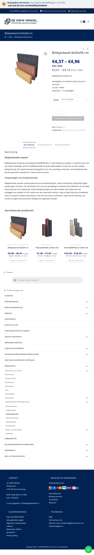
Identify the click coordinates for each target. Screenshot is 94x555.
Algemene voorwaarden (16, 523)
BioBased (8, 313)
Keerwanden (9, 398)
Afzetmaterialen (11, 302)
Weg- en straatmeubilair (15, 456)
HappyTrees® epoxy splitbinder (17, 331)
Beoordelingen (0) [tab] (62, 145)
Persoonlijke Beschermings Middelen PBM (22, 354)
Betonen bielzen (11, 406)
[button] (45, 54)
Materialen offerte (13, 529)
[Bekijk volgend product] (87, 49)
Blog (50, 517)
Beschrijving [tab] (29, 145)
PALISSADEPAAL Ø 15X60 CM (76, 247)
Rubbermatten (11, 439)
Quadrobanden (11, 422)
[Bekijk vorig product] (83, 49)
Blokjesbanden (67, 130)
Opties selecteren (18, 261)
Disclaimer (10, 532)
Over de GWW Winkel (15, 517)
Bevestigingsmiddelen (14, 307)
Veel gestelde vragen (15, 520)
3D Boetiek (9, 296)
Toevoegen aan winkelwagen (68, 118)
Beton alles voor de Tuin (13, 371)
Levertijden (53, 499)
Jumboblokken (10, 394)
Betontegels (9, 386)
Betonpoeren (9, 382)
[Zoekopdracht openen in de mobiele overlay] (47, 280)
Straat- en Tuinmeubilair (13, 430)
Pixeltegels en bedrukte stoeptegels (20, 360)
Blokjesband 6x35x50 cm (18, 247)
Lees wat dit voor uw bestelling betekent (27, 5)
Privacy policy (12, 535)
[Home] (5, 37)
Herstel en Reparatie (13, 337)
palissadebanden (80, 130)
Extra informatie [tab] (44, 145)
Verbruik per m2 (55, 520)
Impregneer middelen (13, 343)
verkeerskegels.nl (56, 526)
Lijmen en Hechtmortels (14, 348)
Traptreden (9, 433)
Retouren (52, 502)
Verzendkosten (55, 493)
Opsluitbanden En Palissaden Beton (17, 402)
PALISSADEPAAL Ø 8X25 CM (47, 247)
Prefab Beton (10, 366)
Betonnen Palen (10, 378)
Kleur (56, 100)
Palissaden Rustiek (12, 418)
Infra (6, 390)
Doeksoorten (10, 319)
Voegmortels (10, 450)
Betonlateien (9, 374)
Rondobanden (10, 426)
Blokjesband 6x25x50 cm (24, 37)
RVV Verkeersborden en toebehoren (19, 444)
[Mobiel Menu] (87, 21)
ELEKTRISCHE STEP (11, 325)
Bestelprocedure (55, 496)
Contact (9, 526)
